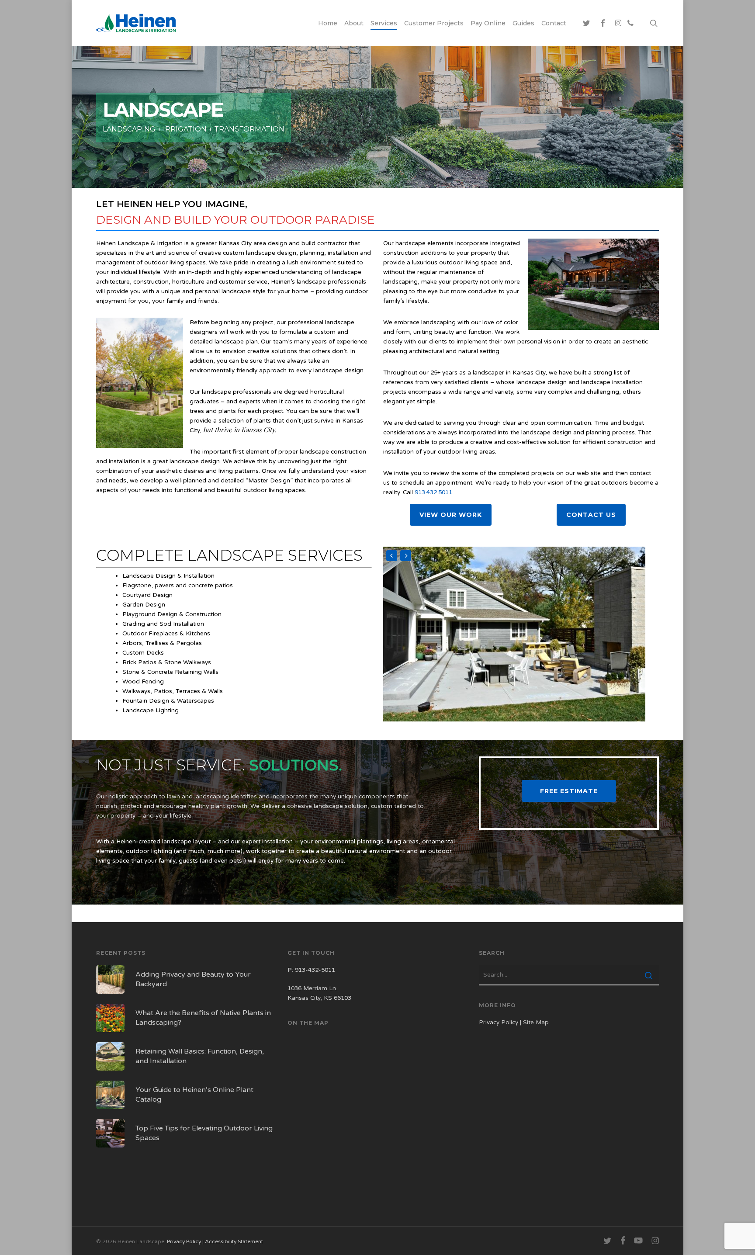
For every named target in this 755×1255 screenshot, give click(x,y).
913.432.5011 (433, 492)
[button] (451, 515)
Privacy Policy (498, 1022)
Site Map (536, 1022)
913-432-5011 (315, 970)
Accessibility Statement (234, 1241)
